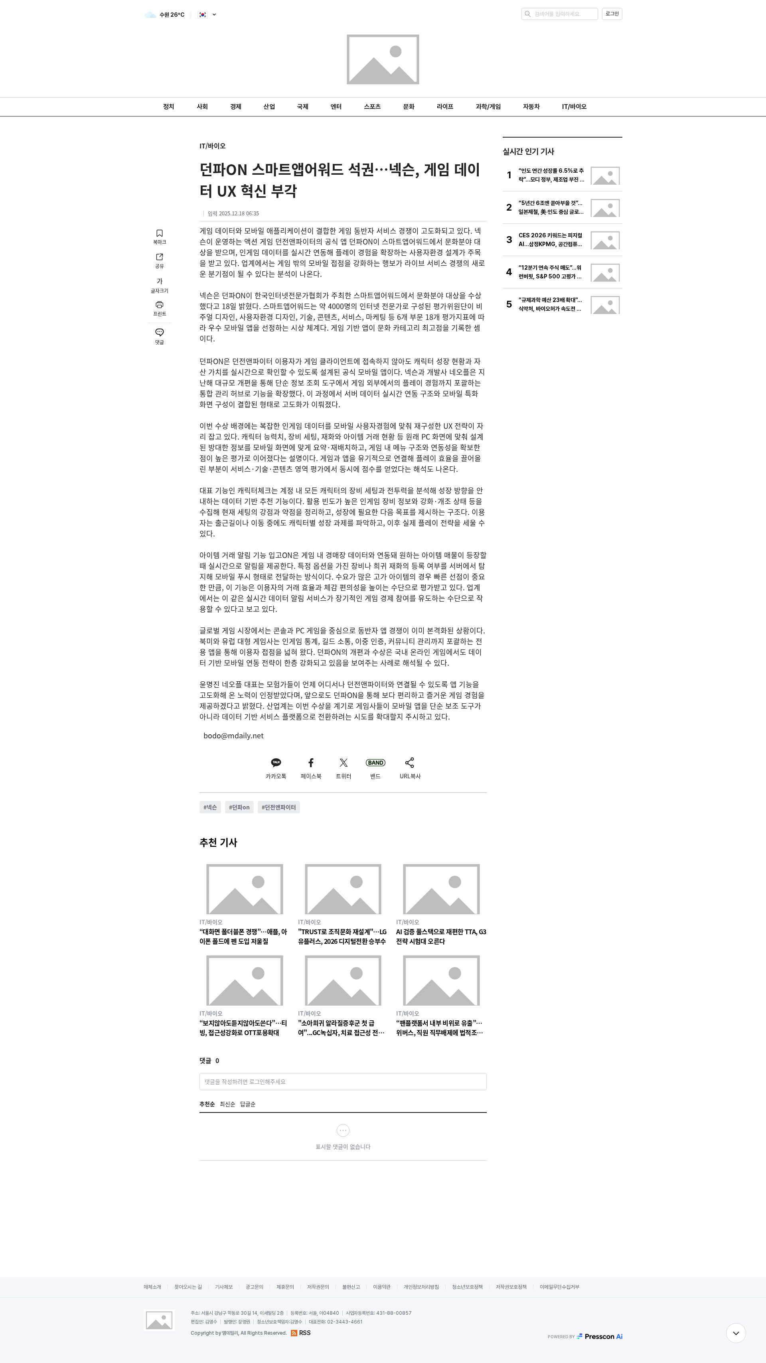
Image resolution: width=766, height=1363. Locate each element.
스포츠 (372, 106)
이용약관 (382, 1287)
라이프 (445, 106)
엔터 (336, 106)
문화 (409, 106)
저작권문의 (318, 1287)
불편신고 (351, 1287)
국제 (302, 106)
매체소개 (152, 1287)
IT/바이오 (574, 106)
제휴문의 (285, 1287)
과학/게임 (488, 106)
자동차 (531, 106)
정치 (168, 106)
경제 (235, 106)
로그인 (612, 14)
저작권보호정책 (511, 1287)
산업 (269, 106)
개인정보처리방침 (421, 1287)
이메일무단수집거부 (559, 1287)
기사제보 (224, 1287)
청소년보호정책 (467, 1287)
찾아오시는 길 (188, 1287)
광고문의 (254, 1287)
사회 (202, 106)
